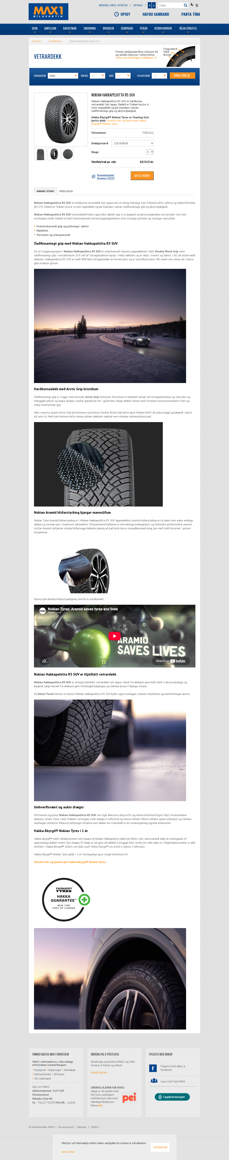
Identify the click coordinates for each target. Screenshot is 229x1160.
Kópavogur (54, 1070)
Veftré (94, 1127)
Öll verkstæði (42, 1078)
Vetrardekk (55, 41)
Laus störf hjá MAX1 (173, 1081)
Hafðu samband (156, 14)
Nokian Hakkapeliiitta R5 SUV (84, 41)
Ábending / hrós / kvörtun (113, 5)
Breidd (84, 75)
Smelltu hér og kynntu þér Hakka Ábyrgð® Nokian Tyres (118, 122)
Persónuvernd (65, 1127)
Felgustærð (143, 75)
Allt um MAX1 (41, 1086)
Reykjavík (40, 1070)
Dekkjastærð (99, 143)
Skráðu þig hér (99, 1072)
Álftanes (59, 1074)
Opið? (125, 14)
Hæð (111, 75)
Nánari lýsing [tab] (45, 191)
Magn (95, 152)
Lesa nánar (68, 1151)
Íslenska (36, 41)
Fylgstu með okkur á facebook (172, 1067)
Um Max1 (138, 5)
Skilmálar (82, 1127)
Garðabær (70, 1070)
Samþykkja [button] (160, 1147)
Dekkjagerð (40, 75)
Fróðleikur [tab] (66, 191)
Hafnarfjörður (42, 1074)
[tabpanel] (114, 615)
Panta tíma (190, 14)
